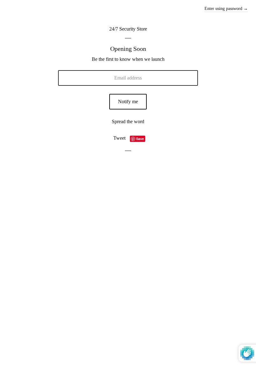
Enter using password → (226, 8)
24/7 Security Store (128, 28)
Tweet (119, 138)
